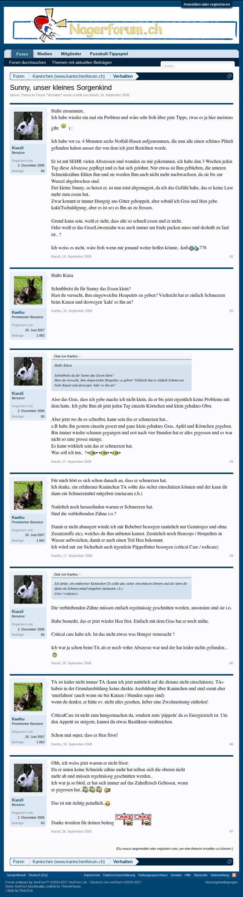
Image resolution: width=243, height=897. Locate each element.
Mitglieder (71, 53)
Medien (44, 53)
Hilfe (188, 875)
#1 (231, 256)
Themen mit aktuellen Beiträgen (82, 62)
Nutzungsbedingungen (221, 882)
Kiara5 (93, 95)
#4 (231, 555)
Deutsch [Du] (37, 875)
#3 (231, 461)
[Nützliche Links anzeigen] (229, 76)
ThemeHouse (71, 886)
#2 (231, 311)
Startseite (200, 875)
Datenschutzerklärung (119, 875)
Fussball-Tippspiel (109, 53)
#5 (231, 663)
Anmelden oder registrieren (206, 4)
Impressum (92, 875)
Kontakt (176, 875)
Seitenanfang (219, 875)
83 (42, 171)
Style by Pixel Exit (20, 890)
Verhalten (54, 95)
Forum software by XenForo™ (46, 882)
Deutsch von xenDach (115, 882)
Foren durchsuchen (27, 62)
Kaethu (18, 312)
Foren (22, 54)
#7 (231, 831)
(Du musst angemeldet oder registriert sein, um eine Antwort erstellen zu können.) (174, 848)
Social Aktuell (16, 875)
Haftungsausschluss (153, 875)
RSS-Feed (234, 875)
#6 (231, 744)
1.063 (40, 335)
